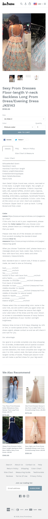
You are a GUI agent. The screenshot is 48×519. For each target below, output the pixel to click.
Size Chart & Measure (24, 153)
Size (4, 115)
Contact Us (30, 465)
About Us (19, 465)
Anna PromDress (26, 516)
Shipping (25, 468)
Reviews (9, 476)
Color (4, 123)
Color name (16, 224)
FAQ (17, 148)
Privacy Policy (36, 476)
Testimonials (38, 472)
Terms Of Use (21, 476)
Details (8, 149)
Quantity (38, 123)
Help (40, 465)
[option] (12, 78)
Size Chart (8, 472)
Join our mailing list (24, 483)
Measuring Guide (23, 472)
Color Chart (10, 158)
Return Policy (29, 148)
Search (9, 465)
